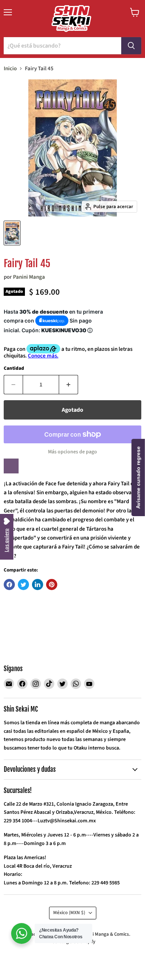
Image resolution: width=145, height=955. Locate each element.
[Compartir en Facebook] (9, 584)
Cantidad (14, 368)
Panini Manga (29, 277)
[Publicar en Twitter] (23, 584)
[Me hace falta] (11, 466)
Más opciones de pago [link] (72, 452)
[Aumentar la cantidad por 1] (68, 384)
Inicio (10, 68)
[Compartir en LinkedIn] (37, 584)
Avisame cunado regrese (138, 477)
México (69, 912)
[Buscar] (131, 45)
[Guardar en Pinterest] (51, 584)
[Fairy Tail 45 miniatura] (12, 233)
